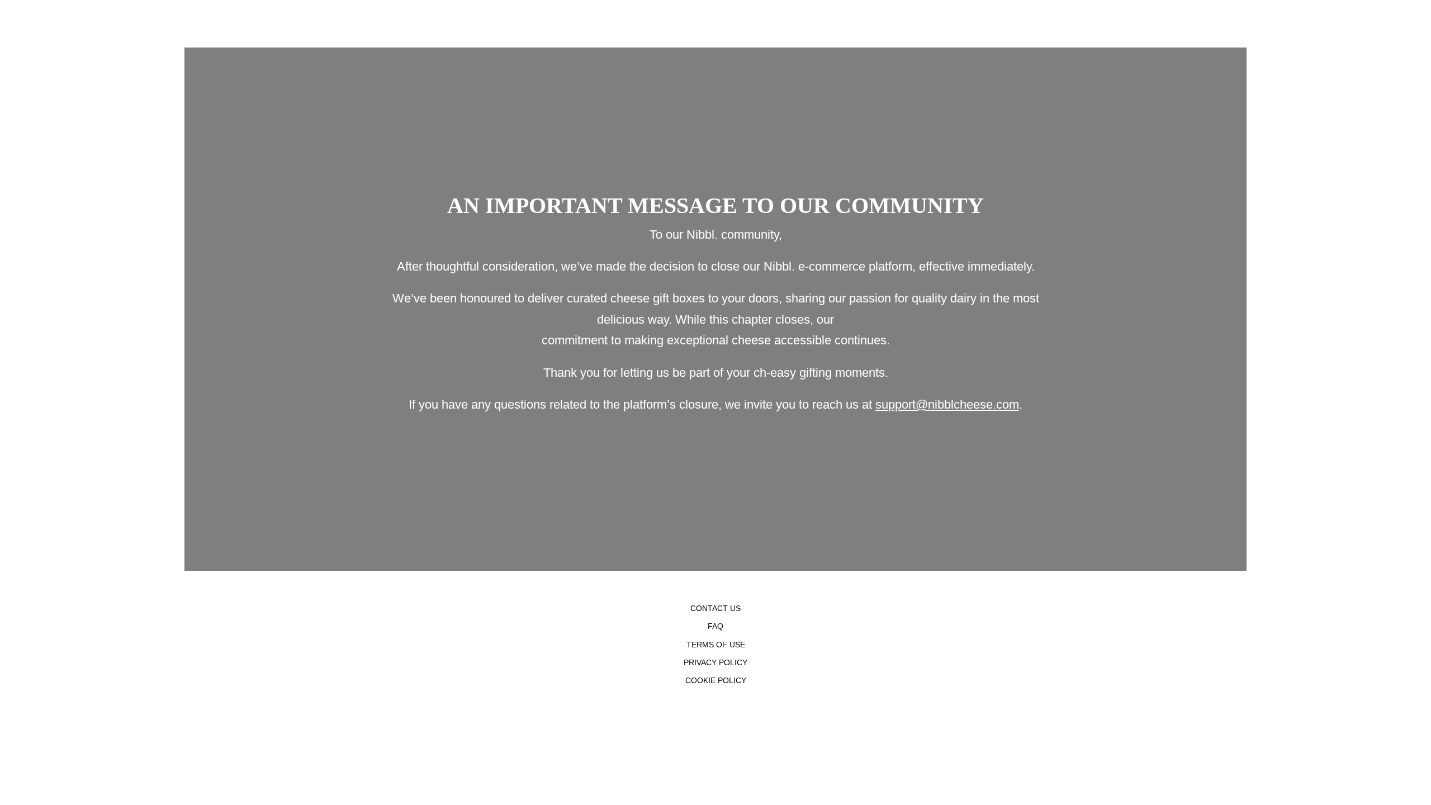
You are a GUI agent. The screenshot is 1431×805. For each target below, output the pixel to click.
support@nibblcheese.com (947, 404)
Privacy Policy (715, 662)
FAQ (715, 626)
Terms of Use (715, 644)
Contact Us (715, 608)
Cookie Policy (715, 680)
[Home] (187, 24)
